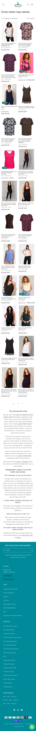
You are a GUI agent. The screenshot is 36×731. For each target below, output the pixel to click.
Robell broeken (7, 683)
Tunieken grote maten (9, 667)
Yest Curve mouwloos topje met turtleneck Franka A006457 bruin (8, 236)
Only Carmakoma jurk (9, 645)
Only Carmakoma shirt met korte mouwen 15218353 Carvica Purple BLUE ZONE (8, 76)
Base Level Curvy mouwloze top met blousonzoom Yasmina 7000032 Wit (26, 359)
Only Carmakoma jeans (10, 641)
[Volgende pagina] (22, 403)
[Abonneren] (31, 550)
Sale (4, 656)
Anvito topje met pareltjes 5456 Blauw (9, 107)
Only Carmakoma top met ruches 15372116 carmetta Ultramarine (8, 267)
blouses (25, 461)
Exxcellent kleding (8, 630)
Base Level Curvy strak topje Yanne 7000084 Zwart (25, 203)
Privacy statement (8, 592)
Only (31, 535)
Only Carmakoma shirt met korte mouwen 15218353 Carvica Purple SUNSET (25, 45)
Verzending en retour (9, 604)
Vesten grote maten (9, 679)
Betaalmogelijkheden (9, 608)
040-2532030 (7, 575)
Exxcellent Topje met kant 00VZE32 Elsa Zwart (8, 328)
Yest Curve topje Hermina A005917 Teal (25, 328)
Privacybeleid (28, 723)
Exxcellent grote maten (10, 626)
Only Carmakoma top (9, 652)
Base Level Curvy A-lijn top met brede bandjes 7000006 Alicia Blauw (25, 173)
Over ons (6, 600)
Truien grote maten (9, 664)
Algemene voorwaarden (10, 589)
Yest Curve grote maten (10, 675)
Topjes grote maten (9, 660)
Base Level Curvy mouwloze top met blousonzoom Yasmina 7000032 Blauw (26, 391)
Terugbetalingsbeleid (19, 726)
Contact (5, 596)
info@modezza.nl (8, 579)
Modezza (11, 723)
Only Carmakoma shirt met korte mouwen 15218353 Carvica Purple (25, 236)
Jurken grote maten (9, 633)
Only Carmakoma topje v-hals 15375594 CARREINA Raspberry (9, 173)
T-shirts (17, 461)
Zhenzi (18, 537)
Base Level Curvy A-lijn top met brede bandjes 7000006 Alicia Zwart (8, 204)
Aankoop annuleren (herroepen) (12, 615)
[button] (3, 4)
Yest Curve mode (8, 671)
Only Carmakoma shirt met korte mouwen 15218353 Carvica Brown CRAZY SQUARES (25, 140)
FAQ (4, 611)
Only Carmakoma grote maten (12, 637)
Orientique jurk (7, 686)
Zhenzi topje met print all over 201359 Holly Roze (26, 75)
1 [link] (13, 403)
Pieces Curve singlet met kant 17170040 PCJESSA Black (9, 358)
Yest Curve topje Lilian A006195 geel (24, 298)
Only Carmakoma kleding (10, 648)
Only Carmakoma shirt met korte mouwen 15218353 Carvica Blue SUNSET (8, 140)
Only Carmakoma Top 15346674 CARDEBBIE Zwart (8, 298)
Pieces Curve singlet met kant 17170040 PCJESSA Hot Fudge (26, 107)
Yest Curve (25, 535)
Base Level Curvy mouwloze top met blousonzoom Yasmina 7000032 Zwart (9, 391)
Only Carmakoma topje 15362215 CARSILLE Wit (24, 266)
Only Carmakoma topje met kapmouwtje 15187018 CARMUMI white (8, 45)
